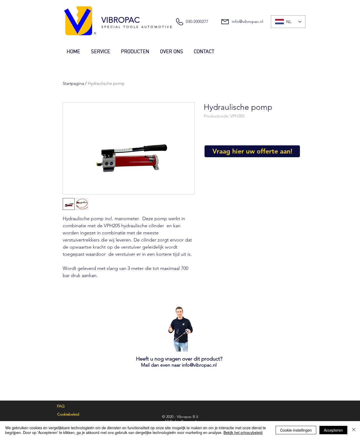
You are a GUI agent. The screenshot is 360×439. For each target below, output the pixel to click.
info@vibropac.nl (247, 21)
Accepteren (333, 430)
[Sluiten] (354, 430)
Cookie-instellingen (296, 430)
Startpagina (73, 83)
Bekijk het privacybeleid (242, 432)
